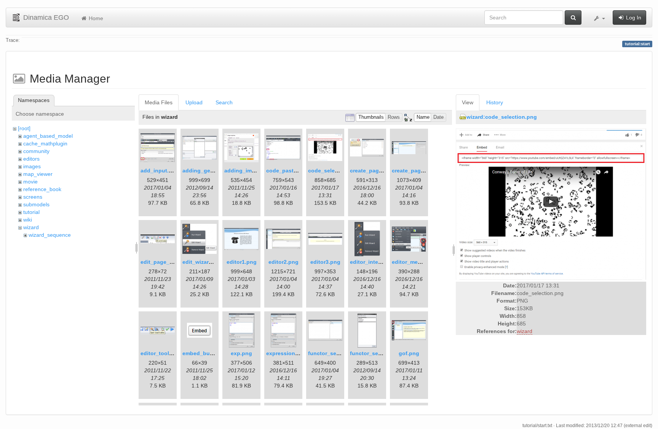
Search (224, 102)
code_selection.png (334, 170)
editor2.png (283, 262)
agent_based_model (48, 136)
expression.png (286, 353)
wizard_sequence (50, 235)
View (467, 102)
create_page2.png (415, 170)
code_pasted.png (289, 170)
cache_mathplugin (45, 143)
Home (95, 18)
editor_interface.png (376, 262)
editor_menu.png (414, 262)
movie (30, 182)
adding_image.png (248, 170)
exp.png (241, 353)
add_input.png (160, 170)
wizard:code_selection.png (501, 117)
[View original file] (551, 204)
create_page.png (372, 170)
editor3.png (325, 262)
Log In (632, 17)
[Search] (573, 17)
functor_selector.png (335, 353)
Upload (194, 102)
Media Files (158, 102)
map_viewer (38, 174)
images (32, 166)
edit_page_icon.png (167, 262)
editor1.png (242, 262)
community (36, 151)
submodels (36, 204)
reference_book (42, 189)
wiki (27, 220)
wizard (31, 227)
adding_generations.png (214, 170)
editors (31, 159)
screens (32, 197)
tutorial (31, 212)
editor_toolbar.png (165, 353)
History (494, 102)
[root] (24, 128)
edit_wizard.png (203, 262)
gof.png (409, 353)
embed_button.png (207, 353)
